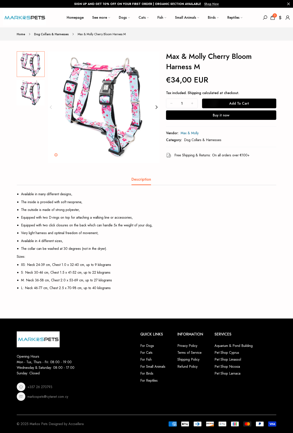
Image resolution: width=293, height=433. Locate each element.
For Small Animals (152, 366)
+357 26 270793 (39, 386)
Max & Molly (190, 133)
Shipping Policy (188, 359)
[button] (51, 107)
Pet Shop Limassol (227, 359)
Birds (212, 17)
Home (21, 34)
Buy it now (221, 115)
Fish (160, 17)
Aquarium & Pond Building (233, 345)
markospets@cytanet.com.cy (47, 396)
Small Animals (185, 17)
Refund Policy (187, 366)
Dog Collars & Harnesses (51, 34)
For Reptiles (149, 380)
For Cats (146, 352)
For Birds (146, 373)
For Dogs (147, 345)
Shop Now (211, 4)
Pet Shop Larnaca (227, 373)
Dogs (123, 17)
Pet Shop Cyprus (226, 352)
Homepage (75, 17)
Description (141, 179)
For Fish (146, 359)
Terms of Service (189, 352)
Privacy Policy (187, 345)
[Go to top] (275, 415)
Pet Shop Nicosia (227, 366)
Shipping (194, 92)
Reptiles (233, 17)
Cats (142, 17)
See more (99, 17)
